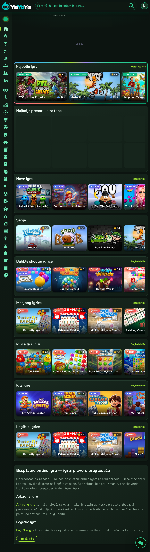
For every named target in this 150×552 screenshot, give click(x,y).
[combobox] (85, 6)
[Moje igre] (143, 5)
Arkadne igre (26, 504)
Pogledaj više (137, 66)
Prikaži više (27, 538)
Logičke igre (25, 530)
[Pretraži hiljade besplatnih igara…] (130, 6)
